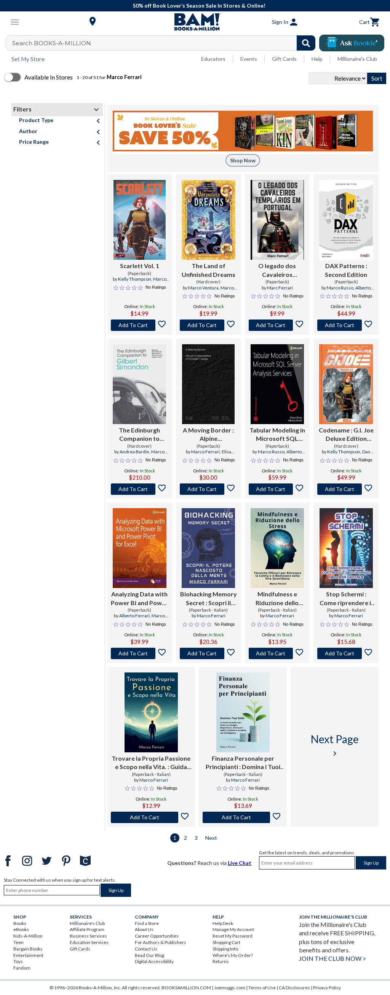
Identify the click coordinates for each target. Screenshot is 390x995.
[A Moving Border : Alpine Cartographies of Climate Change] (208, 384)
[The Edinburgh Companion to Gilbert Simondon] (139, 384)
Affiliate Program (87, 929)
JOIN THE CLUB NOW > (332, 958)
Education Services (89, 942)
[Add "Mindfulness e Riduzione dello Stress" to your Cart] (277, 653)
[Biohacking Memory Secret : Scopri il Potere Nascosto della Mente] (208, 548)
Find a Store (147, 923)
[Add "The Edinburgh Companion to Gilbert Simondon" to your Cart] (139, 489)
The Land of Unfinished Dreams (208, 270)
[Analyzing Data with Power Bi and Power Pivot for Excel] (139, 548)
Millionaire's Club (357, 59)
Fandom (21, 968)
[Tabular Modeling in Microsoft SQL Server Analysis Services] (277, 384)
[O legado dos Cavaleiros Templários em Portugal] (277, 220)
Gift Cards (284, 59)
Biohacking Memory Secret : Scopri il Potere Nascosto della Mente (208, 598)
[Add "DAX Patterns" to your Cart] (346, 325)
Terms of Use (262, 987)
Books (19, 923)
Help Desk (223, 923)
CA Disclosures (294, 987)
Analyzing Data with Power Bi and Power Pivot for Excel (139, 598)
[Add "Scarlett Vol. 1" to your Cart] (139, 325)
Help (317, 59)
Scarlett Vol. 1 (139, 265)
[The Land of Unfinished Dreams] (208, 220)
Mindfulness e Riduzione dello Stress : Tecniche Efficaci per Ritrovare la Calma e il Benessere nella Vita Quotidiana (277, 598)
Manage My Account (233, 929)
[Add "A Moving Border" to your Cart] (208, 489)
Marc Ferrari (280, 288)
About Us (144, 929)
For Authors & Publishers (160, 942)
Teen (18, 942)
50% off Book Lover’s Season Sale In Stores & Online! (199, 5)
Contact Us (146, 949)
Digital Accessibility (154, 961)
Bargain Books (28, 949)
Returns (221, 961)
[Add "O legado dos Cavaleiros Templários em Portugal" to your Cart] (277, 325)
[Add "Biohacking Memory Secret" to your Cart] (208, 653)
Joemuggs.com (229, 987)
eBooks (21, 929)
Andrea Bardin (134, 452)
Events (248, 59)
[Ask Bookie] (351, 43)
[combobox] (165, 43)
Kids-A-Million (28, 936)
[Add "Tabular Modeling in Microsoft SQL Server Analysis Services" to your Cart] (277, 489)
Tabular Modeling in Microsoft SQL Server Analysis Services (277, 434)
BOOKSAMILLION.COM (186, 987)
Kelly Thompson (134, 279)
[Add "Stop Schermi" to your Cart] (346, 653)
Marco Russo (340, 288)
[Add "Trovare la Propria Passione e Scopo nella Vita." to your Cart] (151, 817)
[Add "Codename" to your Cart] (346, 489)
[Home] (195, 22)
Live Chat (239, 863)
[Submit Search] (306, 43)
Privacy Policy (327, 987)
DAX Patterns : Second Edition (346, 270)
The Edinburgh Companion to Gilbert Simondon (140, 434)
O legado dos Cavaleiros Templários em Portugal (277, 270)
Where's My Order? (233, 955)
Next (211, 837)
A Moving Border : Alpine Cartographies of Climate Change (208, 434)
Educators (213, 59)
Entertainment (28, 955)
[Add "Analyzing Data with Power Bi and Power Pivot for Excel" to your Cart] (139, 653)
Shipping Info (225, 949)
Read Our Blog (149, 955)
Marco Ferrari (205, 452)
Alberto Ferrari (134, 615)
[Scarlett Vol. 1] (139, 220)
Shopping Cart (226, 942)
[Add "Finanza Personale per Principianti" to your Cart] (243, 817)
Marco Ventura (203, 288)
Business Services (88, 936)
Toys (18, 961)
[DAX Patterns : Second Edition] (346, 220)
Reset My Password (233, 936)
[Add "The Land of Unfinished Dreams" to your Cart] (208, 325)
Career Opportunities (157, 936)
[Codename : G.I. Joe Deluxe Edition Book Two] (346, 384)
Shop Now (243, 160)
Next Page (335, 745)
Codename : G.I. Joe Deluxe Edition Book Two (346, 434)
